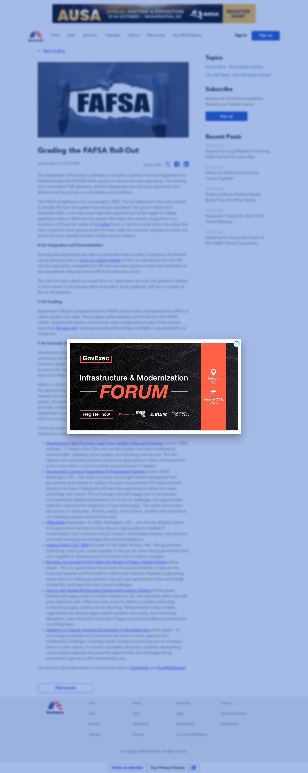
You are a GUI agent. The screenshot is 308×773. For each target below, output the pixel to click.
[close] (236, 344)
